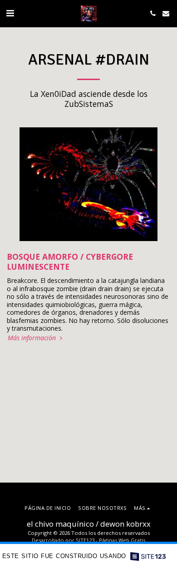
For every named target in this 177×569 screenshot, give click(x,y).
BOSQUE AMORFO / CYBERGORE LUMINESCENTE (70, 261)
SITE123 (85, 540)
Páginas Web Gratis (122, 540)
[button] (10, 13)
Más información (33, 338)
